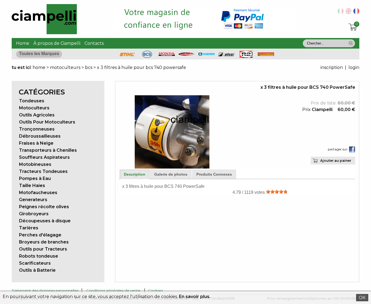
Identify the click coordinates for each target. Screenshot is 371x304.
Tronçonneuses (37, 129)
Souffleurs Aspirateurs (44, 157)
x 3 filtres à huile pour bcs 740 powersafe (141, 67)
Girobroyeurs (34, 213)
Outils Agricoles (37, 115)
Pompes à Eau (35, 178)
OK (362, 297)
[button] (351, 43)
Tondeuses (31, 100)
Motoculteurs (34, 107)
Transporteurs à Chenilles (48, 150)
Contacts (94, 43)
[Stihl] (127, 56)
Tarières (28, 227)
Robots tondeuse (38, 256)
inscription (331, 67)
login (353, 67)
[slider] (277, 191)
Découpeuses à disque (45, 220)
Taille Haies (32, 185)
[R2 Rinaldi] (246, 56)
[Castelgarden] (186, 54)
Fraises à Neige (36, 143)
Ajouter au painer (335, 161)
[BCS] (147, 56)
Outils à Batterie (37, 270)
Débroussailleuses (40, 136)
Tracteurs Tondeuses (43, 171)
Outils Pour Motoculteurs (47, 122)
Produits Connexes (214, 174)
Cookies (155, 290)
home (39, 67)
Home (22, 43)
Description (134, 174)
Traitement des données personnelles (45, 290)
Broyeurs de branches (44, 242)
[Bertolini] (206, 54)
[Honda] (167, 54)
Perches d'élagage (40, 234)
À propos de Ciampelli (56, 43)
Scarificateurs (35, 263)
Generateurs (33, 199)
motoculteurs (65, 67)
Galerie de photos (170, 174)
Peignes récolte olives (44, 206)
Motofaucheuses (38, 192)
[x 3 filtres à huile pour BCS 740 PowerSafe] (172, 167)
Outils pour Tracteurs (43, 249)
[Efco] (226, 55)
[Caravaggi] (266, 54)
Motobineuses (35, 164)
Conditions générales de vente (113, 290)
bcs (88, 67)
